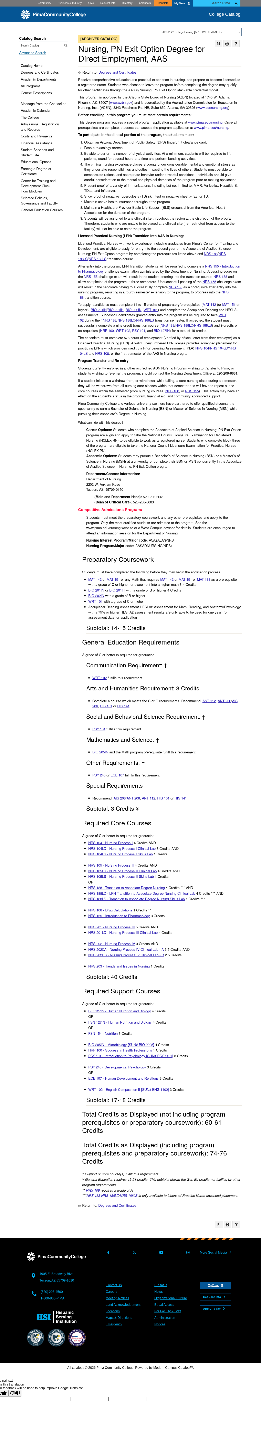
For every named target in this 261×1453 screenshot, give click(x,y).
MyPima (180, 3)
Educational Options (36, 161)
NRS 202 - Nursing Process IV (111, 943)
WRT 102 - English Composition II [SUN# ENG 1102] (128, 1089)
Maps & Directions (119, 1317)
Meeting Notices (117, 1298)
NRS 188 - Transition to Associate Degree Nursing (126, 887)
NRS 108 (102, 353)
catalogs (78, 1367)
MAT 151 (229, 304)
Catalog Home (31, 65)
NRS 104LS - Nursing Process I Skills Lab (120, 853)
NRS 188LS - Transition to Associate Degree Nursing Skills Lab (136, 898)
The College (30, 117)
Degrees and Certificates (40, 72)
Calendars (145, 2)
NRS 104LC (219, 348)
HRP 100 (107, 330)
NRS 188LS (97, 258)
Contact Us (114, 1285)
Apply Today (212, 1308)
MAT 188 (203, 579)
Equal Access (164, 1304)
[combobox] (201, 32)
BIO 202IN (134, 309)
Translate (162, 2)
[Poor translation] (14, 1393)
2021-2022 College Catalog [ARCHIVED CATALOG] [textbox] (192, 32)
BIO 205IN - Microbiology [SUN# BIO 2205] (121, 1044)
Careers (111, 1291)
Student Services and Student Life (37, 152)
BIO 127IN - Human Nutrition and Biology (119, 1010)
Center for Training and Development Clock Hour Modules (38, 186)
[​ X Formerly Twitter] (133, 1252)
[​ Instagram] (187, 1252)
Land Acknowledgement (123, 1304)
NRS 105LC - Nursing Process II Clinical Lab (122, 870)
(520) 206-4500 (52, 1292)
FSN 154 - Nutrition (103, 1033)
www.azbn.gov (121, 102)
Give (91, 2)
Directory (127, 2)
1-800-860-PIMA (52, 1298)
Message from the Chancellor (43, 103)
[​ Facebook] (107, 1252)
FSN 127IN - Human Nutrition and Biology (120, 1022)
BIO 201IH (116, 309)
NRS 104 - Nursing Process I (110, 842)
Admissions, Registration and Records (40, 126)
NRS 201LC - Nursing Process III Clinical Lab (123, 932)
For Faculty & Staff (167, 1311)
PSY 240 (98, 774)
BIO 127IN (162, 330)
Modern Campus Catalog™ (173, 1367)
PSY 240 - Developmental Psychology (117, 1066)
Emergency (114, 1324)
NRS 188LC (126, 320)
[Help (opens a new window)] (236, 44)
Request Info (107, 2)
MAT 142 (209, 304)
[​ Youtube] (160, 1252)
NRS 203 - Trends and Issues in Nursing (119, 966)
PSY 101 (138, 330)
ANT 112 (209, 700)
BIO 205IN (100, 751)
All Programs (31, 85)
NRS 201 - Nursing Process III (111, 926)
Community (44, 2)
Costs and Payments (36, 135)
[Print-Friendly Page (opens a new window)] (227, 44)
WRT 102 (123, 330)
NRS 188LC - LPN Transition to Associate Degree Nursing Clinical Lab (141, 893)
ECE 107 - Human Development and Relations (123, 1078)
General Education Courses (42, 209)
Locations (113, 1311)
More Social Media (214, 1252)
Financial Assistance (36, 142)
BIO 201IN (99, 309)
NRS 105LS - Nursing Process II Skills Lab (121, 876)
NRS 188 (211, 253)
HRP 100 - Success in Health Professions (120, 1050)
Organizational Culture (170, 1298)
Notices (159, 1324)
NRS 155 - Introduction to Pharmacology (119, 915)
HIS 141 (123, 705)
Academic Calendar (36, 110)
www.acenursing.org (212, 107)
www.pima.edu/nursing (205, 122)
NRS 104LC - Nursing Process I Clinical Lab (122, 848)
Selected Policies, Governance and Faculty (39, 200)
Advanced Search (32, 52)
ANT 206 (224, 700)
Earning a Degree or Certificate (36, 171)
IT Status (160, 1285)
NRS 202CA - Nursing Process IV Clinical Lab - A (126, 949)
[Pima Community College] (53, 15)
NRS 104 (202, 348)
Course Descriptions (36, 92)
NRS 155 (90, 276)
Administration (164, 1317)
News (158, 1291)
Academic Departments (39, 79)
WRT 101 (151, 309)
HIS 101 (106, 705)
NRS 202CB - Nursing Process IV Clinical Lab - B (126, 954)
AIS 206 (120, 798)
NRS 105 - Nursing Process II (111, 865)
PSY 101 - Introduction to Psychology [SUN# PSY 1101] (130, 1055)
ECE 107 (117, 774)
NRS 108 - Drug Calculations (110, 909)
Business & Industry (70, 2)
